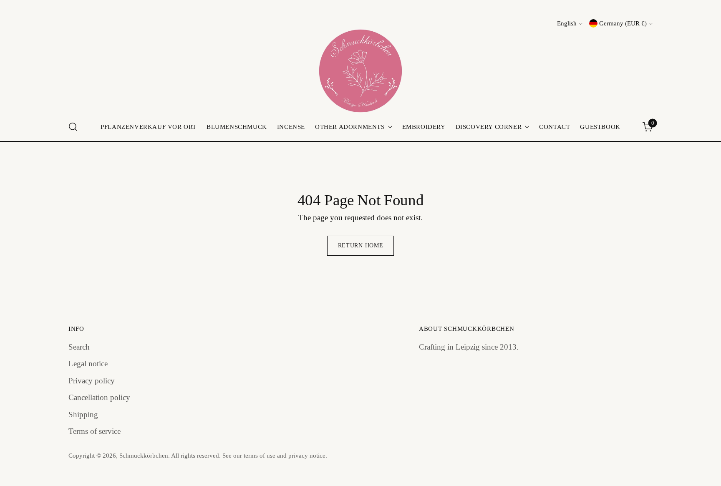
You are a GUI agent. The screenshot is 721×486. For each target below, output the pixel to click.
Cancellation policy (99, 397)
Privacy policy (91, 380)
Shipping (83, 414)
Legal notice (88, 363)
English (567, 23)
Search (79, 346)
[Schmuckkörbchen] (360, 71)
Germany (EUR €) (623, 23)
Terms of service (94, 431)
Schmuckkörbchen (143, 455)
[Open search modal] (73, 126)
